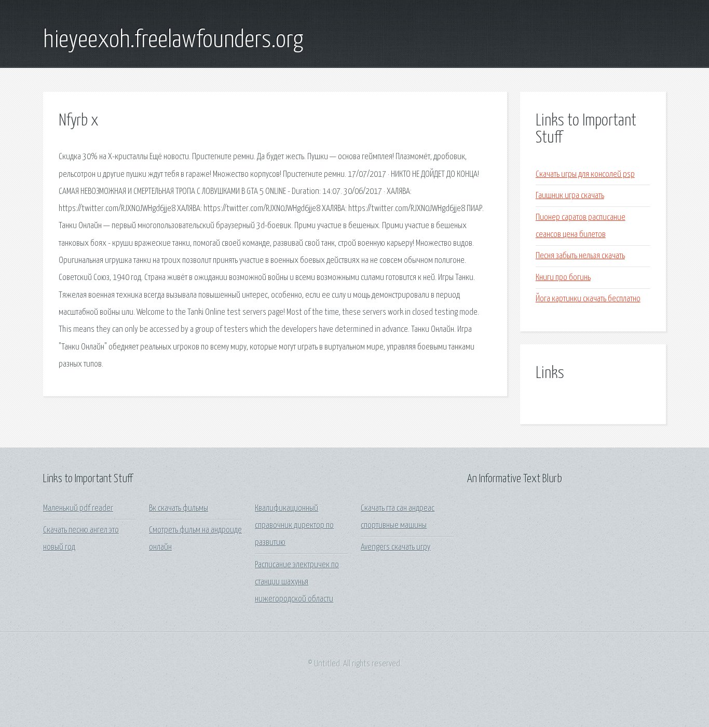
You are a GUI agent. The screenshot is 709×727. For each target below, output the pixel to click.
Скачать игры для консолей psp (585, 174)
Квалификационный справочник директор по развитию (294, 526)
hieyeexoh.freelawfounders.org (173, 40)
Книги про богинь (563, 277)
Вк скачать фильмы (178, 508)
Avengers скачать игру (395, 547)
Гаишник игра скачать (570, 195)
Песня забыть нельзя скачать (580, 255)
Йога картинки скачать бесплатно (588, 299)
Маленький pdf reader (78, 508)
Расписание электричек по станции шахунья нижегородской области (297, 582)
